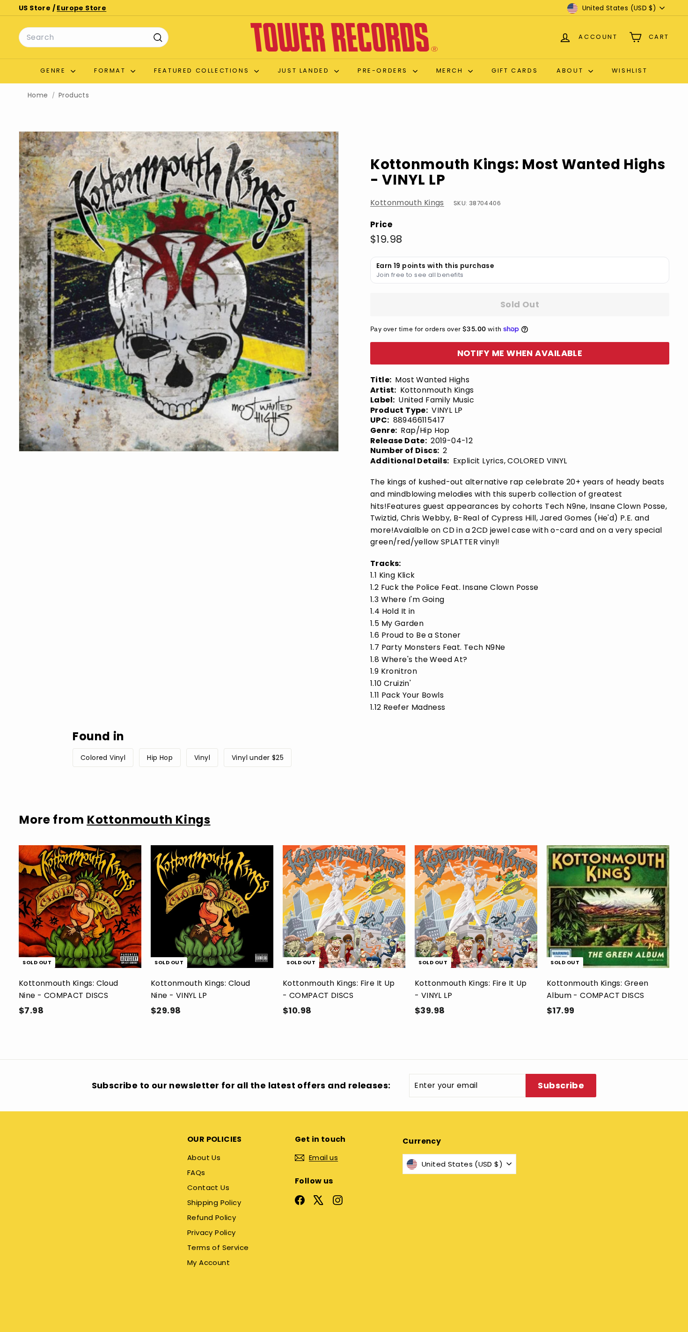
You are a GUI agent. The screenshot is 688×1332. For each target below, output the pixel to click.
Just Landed (305, 70)
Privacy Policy (211, 1232)
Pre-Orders (384, 70)
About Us (203, 1157)
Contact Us (208, 1187)
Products (74, 95)
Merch (451, 70)
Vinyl (202, 757)
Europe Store (81, 8)
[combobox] (93, 37)
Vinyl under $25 (258, 757)
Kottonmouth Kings (407, 202)
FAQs (196, 1172)
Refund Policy (211, 1217)
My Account (208, 1262)
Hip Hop (160, 757)
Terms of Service (218, 1247)
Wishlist (630, 70)
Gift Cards (514, 70)
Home (38, 95)
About (571, 70)
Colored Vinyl (103, 757)
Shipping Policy (214, 1202)
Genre (54, 70)
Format (111, 70)
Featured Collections (203, 70)
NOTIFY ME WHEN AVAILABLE (520, 353)
